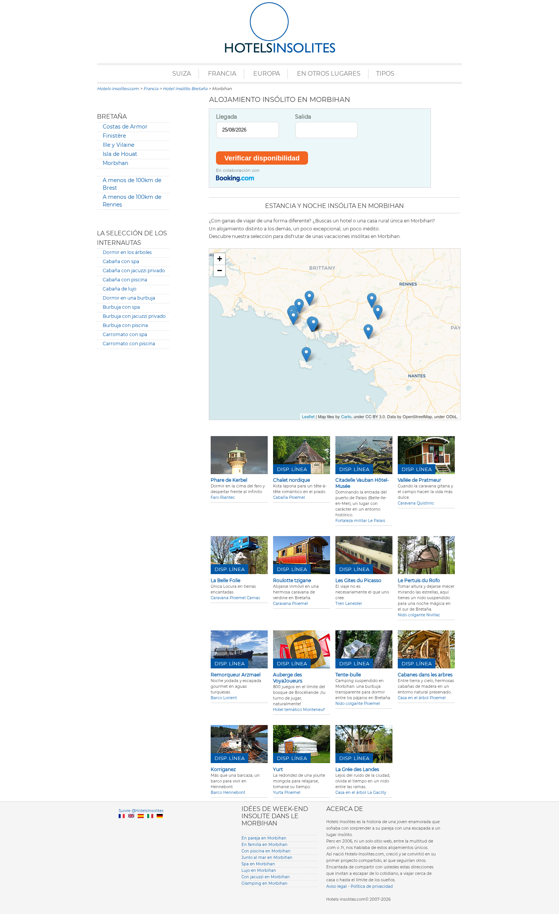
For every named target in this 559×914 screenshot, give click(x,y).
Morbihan (115, 163)
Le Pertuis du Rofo (419, 580)
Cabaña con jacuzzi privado (134, 270)
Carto (346, 416)
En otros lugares (328, 73)
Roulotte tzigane (292, 580)
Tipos (385, 73)
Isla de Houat (120, 154)
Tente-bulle (348, 675)
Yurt (278, 769)
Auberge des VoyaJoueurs (287, 678)
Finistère (114, 135)
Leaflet (308, 416)
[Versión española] (141, 824)
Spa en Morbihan (258, 864)
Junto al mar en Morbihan (266, 857)
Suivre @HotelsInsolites (141, 810)
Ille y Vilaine (118, 144)
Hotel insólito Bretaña (185, 88)
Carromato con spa (125, 334)
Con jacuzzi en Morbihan (265, 876)
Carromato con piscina (129, 343)
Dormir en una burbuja (129, 298)
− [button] (219, 270)
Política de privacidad (372, 886)
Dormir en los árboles (127, 252)
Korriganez (223, 769)
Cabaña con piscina (125, 279)
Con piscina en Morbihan (266, 851)
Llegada (226, 116)
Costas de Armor (125, 126)
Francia (222, 73)
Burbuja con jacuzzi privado (134, 316)
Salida (303, 116)
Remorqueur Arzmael (235, 675)
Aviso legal (336, 886)
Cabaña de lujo (120, 289)
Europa (266, 73)
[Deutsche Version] (160, 824)
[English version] (131, 824)
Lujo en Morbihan (258, 870)
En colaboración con (238, 170)
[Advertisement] (133, 471)
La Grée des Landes (357, 769)
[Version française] (122, 824)
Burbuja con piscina (125, 325)
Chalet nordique (291, 480)
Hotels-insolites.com (118, 88)
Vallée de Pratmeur (419, 480)
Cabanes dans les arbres (425, 675)
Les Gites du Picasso (358, 580)
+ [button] (219, 258)
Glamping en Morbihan (264, 883)
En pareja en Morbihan (263, 838)
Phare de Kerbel (229, 480)
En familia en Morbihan (264, 844)
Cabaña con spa (121, 261)
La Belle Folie (225, 580)
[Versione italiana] (150, 824)
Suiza (181, 73)
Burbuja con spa (121, 307)
